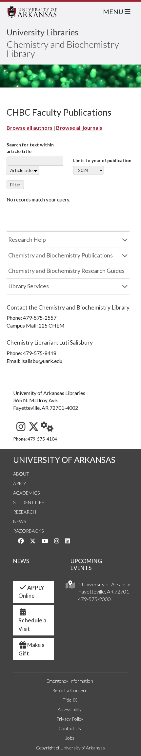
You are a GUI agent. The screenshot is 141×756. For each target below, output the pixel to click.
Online (31, 591)
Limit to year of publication (102, 160)
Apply (19, 483)
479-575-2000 (94, 599)
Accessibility (70, 709)
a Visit (32, 624)
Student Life (28, 502)
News (19, 521)
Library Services (28, 286)
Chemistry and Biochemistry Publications (60, 255)
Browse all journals (79, 127)
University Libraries (42, 32)
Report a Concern (70, 690)
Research (24, 512)
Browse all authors (29, 127)
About (21, 474)
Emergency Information (70, 681)
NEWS (21, 561)
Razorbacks (28, 531)
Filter (15, 184)
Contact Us (69, 728)
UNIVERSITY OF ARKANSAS (64, 459)
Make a (31, 649)
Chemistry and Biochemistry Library (63, 49)
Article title (21, 170)
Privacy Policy (69, 719)
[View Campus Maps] (70, 586)
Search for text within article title (30, 148)
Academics (26, 493)
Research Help (27, 239)
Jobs (69, 738)
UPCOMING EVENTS (86, 564)
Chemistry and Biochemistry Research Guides (66, 270)
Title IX (70, 700)
